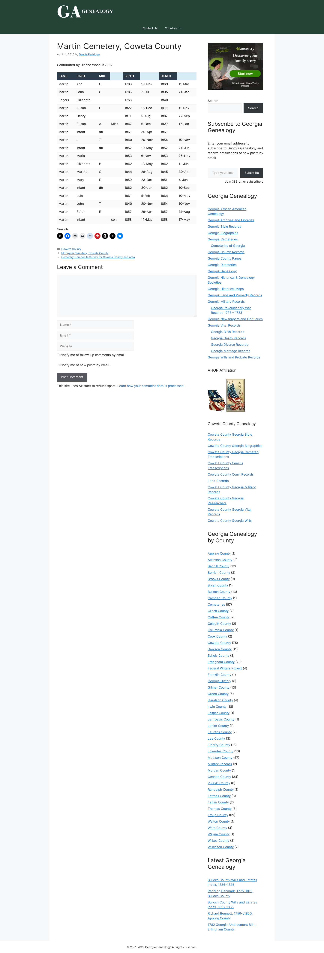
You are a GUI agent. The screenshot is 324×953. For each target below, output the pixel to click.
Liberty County (219, 745)
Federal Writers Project (225, 668)
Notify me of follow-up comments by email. (92, 355)
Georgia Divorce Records (229, 344)
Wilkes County (218, 840)
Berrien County (219, 572)
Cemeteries (216, 604)
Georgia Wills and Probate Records (234, 357)
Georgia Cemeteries (223, 239)
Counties (171, 28)
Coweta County (71, 249)
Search (213, 101)
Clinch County (218, 611)
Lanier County (218, 726)
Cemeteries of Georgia (228, 246)
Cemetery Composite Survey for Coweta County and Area (98, 257)
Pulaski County (219, 783)
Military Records (220, 764)
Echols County (218, 655)
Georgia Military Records (226, 301)
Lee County (216, 738)
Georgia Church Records (226, 252)
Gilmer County (218, 687)
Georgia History (219, 681)
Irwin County (217, 706)
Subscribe (252, 173)
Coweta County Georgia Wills (230, 520)
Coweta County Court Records (231, 474)
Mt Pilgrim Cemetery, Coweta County (84, 253)
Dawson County (220, 649)
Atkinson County (220, 560)
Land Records (218, 481)
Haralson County (220, 700)
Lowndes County (220, 751)
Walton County (219, 821)
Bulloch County (219, 592)
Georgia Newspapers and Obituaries (235, 319)
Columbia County (221, 630)
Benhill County (218, 566)
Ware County (217, 828)
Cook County (217, 636)
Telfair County (218, 802)
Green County (218, 694)
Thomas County (220, 809)
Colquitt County (219, 624)
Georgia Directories (222, 265)
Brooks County (219, 579)
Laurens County (220, 732)
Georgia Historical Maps (226, 289)
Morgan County (219, 770)
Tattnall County (219, 796)
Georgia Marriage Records (230, 351)
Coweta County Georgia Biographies (235, 446)
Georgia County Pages (225, 258)
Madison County (220, 758)
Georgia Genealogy (222, 271)
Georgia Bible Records (224, 226)
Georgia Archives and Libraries (231, 220)
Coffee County (219, 617)
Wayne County (219, 834)
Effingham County (221, 662)
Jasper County (219, 713)
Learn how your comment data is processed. (151, 386)
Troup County (218, 815)
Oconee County (219, 777)
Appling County (219, 553)
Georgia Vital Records (224, 325)
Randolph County (221, 789)
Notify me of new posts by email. (85, 365)
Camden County (220, 598)
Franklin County (219, 675)
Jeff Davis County (221, 719)
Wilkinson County (221, 847)
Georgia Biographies (223, 233)
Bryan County (218, 585)
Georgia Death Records (228, 338)
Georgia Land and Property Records (235, 295)
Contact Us (150, 28)
